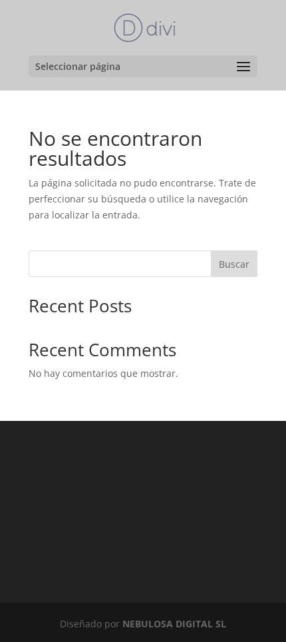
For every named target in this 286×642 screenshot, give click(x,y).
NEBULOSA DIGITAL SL (174, 623)
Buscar (234, 264)
